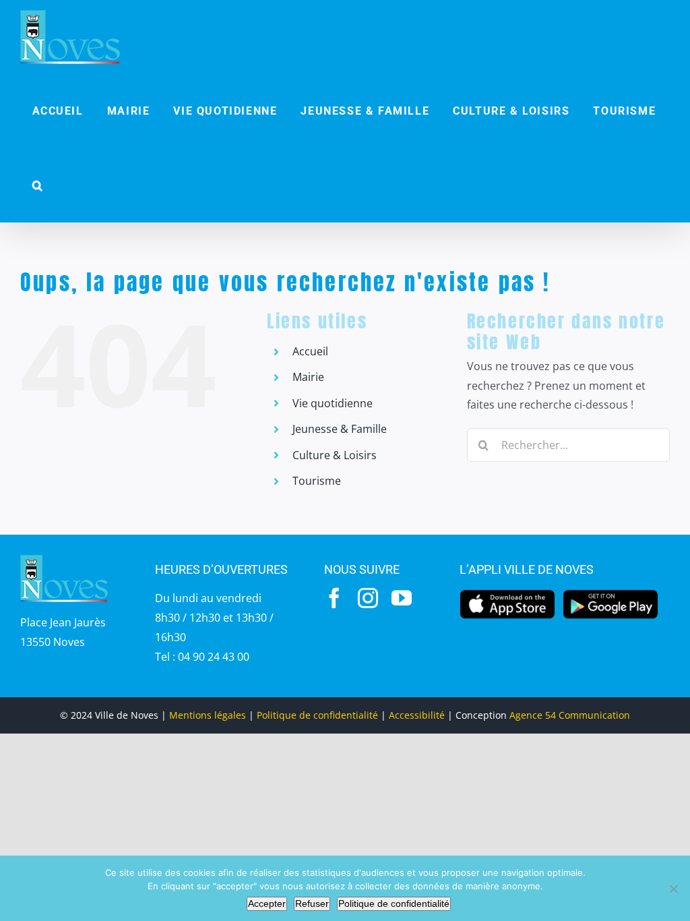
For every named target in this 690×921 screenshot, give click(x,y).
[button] (37, 185)
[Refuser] (673, 888)
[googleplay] (610, 593)
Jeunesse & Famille (339, 428)
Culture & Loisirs (334, 455)
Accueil (310, 351)
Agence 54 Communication (569, 715)
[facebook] (334, 598)
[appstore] (507, 593)
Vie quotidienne (332, 403)
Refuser (312, 903)
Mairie (308, 376)
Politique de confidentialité (317, 715)
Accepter (267, 903)
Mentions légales (207, 715)
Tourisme (316, 480)
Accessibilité (417, 715)
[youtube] (401, 598)
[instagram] (368, 598)
